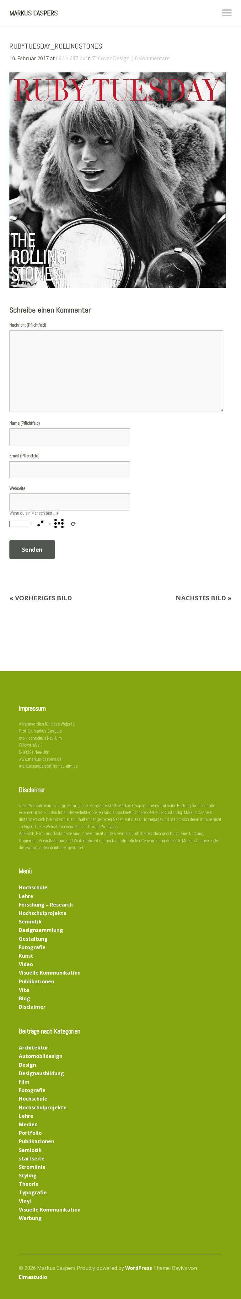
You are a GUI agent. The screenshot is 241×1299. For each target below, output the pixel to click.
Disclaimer (32, 1006)
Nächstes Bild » (204, 598)
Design (27, 1064)
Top (215, 1278)
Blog (24, 998)
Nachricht (27, 325)
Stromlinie (32, 1167)
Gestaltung (33, 938)
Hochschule (33, 887)
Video (26, 964)
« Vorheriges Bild (40, 598)
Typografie (33, 1192)
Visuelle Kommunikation (50, 972)
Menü (227, 12)
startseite (32, 1158)
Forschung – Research (46, 904)
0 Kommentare (152, 58)
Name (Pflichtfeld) (24, 423)
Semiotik (30, 921)
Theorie (29, 1184)
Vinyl (25, 1201)
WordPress (138, 1268)
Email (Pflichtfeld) (24, 455)
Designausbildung (41, 1073)
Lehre (26, 896)
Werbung (30, 1218)
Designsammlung (41, 930)
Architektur (33, 1047)
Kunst (26, 955)
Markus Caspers (33, 12)
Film (24, 1081)
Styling (28, 1175)
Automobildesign (40, 1056)
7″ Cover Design (111, 58)
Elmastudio (33, 1277)
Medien (28, 1124)
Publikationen (36, 981)
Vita (24, 989)
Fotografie (32, 947)
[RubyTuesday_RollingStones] (117, 285)
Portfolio (30, 1132)
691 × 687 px (70, 58)
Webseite (17, 488)
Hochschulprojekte (43, 913)
